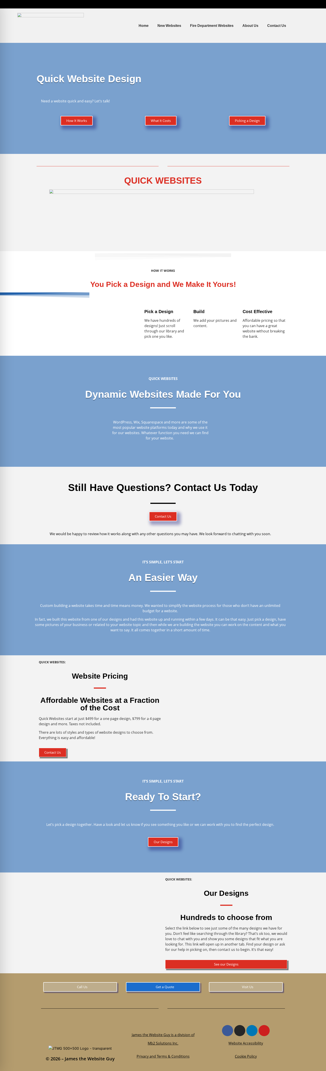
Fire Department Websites (212, 26)
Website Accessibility (245, 1043)
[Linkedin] (251, 1030)
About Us (250, 26)
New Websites (169, 26)
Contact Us (276, 26)
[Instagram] (239, 1030)
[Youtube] (264, 1030)
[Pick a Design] (149, 300)
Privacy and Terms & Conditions (163, 1056)
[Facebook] (227, 1030)
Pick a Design (158, 311)
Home (144, 26)
